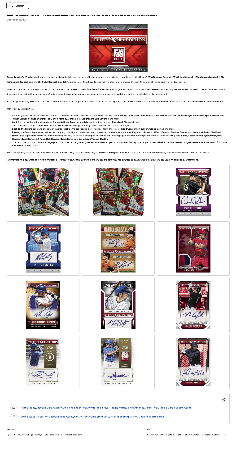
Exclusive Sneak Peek (74, 407)
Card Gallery (54, 407)
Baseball (41, 407)
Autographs (28, 407)
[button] (118, 399)
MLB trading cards (115, 407)
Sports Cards (183, 407)
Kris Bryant (98, 416)
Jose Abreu (66, 416)
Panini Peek (151, 407)
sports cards (156, 416)
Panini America (135, 407)
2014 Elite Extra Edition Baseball (40, 416)
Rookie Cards (167, 407)
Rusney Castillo (139, 416)
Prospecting (121, 416)
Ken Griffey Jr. (82, 416)
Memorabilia (95, 407)
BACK (20, 5)
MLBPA (109, 416)
